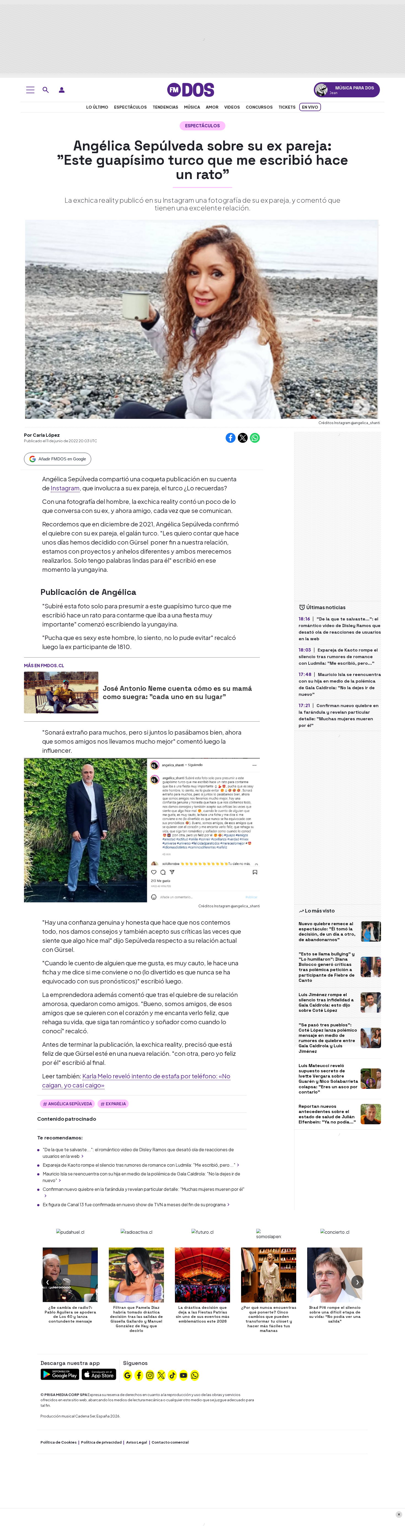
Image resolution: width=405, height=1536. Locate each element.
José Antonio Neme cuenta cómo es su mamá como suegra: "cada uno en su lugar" (177, 692)
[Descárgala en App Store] (99, 1373)
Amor (212, 107)
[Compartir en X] (243, 438)
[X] (161, 1374)
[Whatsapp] (195, 1374)
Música (192, 107)
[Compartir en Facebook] (231, 438)
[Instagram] (150, 1374)
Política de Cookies (58, 1442)
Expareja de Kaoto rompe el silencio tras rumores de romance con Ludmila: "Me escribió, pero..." (139, 1165)
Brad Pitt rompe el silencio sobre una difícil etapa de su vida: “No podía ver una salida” (335, 1314)
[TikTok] (172, 1374)
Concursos (259, 107)
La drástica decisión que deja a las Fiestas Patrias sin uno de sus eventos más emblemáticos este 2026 (202, 1314)
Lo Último (97, 107)
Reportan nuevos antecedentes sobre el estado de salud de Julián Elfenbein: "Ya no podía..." (327, 1114)
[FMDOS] (190, 89)
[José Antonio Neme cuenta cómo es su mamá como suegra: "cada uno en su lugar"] (61, 692)
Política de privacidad (101, 1442)
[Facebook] (139, 1374)
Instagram (65, 488)
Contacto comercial (170, 1442)
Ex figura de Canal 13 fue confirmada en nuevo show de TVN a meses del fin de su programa (134, 1204)
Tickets (287, 107)
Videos (232, 107)
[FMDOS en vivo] (321, 90)
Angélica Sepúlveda (70, 1103)
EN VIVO (310, 107)
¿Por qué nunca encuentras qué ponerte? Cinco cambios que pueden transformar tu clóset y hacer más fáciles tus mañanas (268, 1319)
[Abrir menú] (30, 90)
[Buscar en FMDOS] (46, 90)
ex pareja (116, 1103)
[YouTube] (183, 1374)
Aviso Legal (136, 1442)
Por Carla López (42, 435)
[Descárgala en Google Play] (59, 1373)
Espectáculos (130, 107)
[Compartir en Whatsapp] (255, 438)
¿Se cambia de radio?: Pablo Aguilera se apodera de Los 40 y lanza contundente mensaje (70, 1314)
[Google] (127, 1374)
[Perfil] (62, 90)
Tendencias (165, 107)
